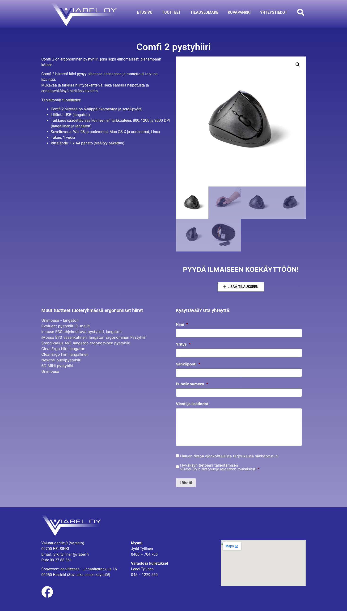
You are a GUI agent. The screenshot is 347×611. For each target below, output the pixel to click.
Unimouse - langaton (60, 320)
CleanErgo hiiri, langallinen (65, 354)
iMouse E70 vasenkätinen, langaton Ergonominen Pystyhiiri (94, 337)
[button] (301, 12)
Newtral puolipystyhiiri (61, 360)
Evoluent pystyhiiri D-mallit (65, 326)
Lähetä (186, 482)
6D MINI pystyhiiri (57, 365)
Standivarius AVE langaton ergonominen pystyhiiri (86, 343)
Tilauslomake (204, 12)
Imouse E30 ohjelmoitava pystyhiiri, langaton (81, 331)
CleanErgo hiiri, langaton (63, 348)
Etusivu (144, 12)
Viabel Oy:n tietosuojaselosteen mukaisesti (218, 469)
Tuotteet (171, 12)
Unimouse (50, 371)
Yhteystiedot (273, 12)
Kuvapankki (239, 12)
